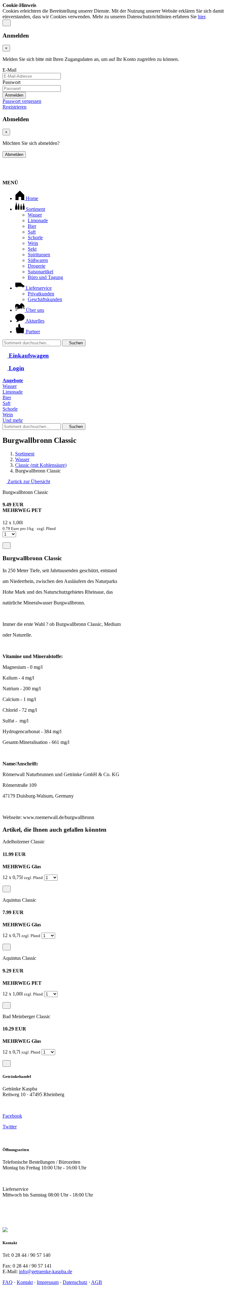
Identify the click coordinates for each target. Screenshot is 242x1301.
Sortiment (35, 209)
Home (31, 198)
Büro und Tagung (45, 277)
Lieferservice (38, 288)
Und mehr (13, 420)
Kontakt (25, 1282)
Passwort (11, 82)
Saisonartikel (40, 271)
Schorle (35, 237)
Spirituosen (39, 254)
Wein (33, 243)
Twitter (10, 1126)
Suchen (75, 343)
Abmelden (14, 154)
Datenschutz (75, 1282)
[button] (121, 368)
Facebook (12, 1116)
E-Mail (9, 70)
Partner (32, 331)
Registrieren (14, 107)
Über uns (34, 310)
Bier (32, 226)
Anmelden (14, 95)
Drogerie (36, 266)
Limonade (38, 220)
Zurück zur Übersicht (28, 481)
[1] (7, 23)
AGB (96, 1282)
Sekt (32, 249)
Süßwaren (38, 260)
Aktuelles (34, 321)
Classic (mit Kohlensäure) (40, 465)
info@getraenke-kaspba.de (45, 1271)
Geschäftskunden (45, 299)
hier (201, 16)
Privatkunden (41, 293)
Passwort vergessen (22, 101)
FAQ (8, 1282)
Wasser (35, 214)
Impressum (48, 1282)
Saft (32, 232)
